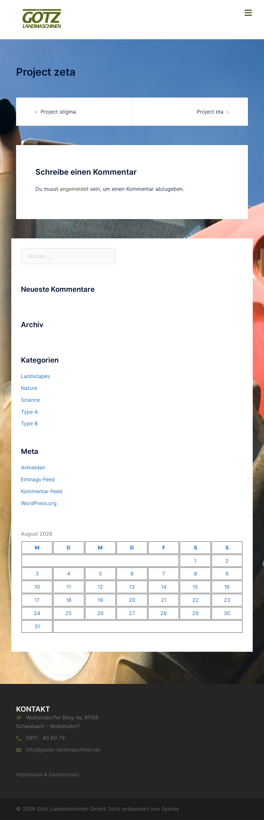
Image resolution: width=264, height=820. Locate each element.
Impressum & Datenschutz (48, 774)
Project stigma (58, 111)
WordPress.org (39, 503)
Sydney (170, 809)
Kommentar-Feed (41, 491)
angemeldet (74, 189)
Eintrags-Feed (38, 479)
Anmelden (33, 467)
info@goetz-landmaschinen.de (63, 749)
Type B (29, 423)
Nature (29, 388)
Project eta (210, 111)
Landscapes (35, 376)
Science (30, 400)
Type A (29, 412)
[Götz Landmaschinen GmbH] (41, 19)
